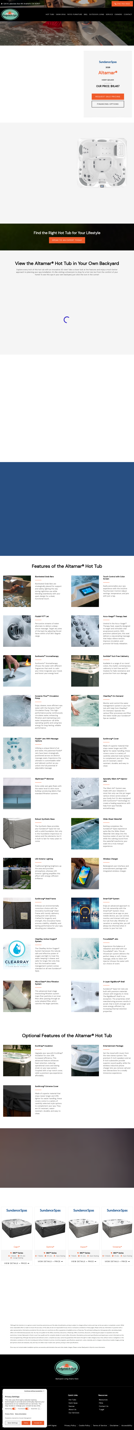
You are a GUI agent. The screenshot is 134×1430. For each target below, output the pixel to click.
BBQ (86, 14)
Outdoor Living (96, 14)
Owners (118, 14)
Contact (128, 14)
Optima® (50, 1247)
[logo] (10, 14)
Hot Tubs (50, 14)
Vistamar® (117, 1247)
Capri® (17, 1247)
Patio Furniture (74, 14)
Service (109, 14)
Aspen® (83, 1247)
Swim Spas (61, 14)
